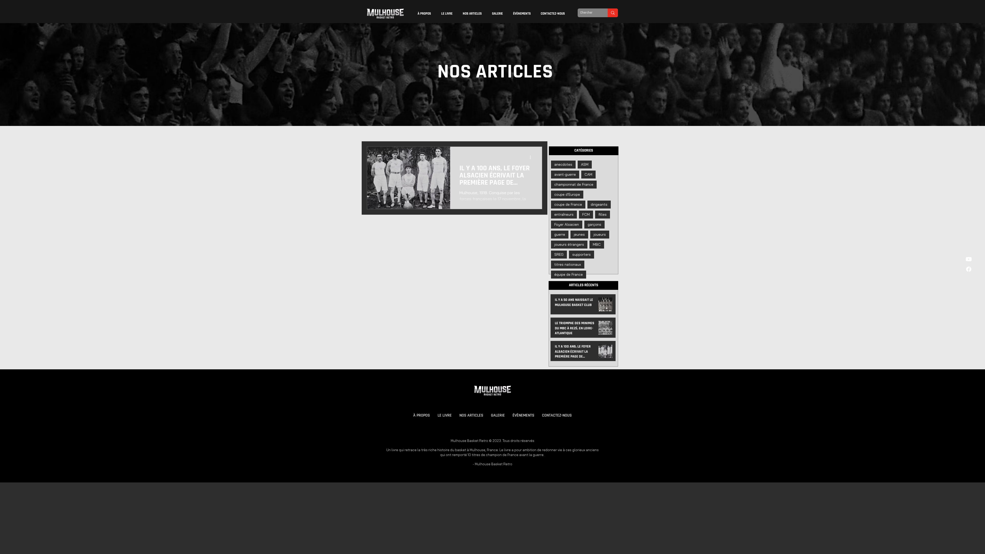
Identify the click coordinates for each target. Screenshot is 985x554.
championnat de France (573, 184)
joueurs (600, 234)
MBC (597, 244)
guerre (559, 234)
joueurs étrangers (569, 244)
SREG (559, 254)
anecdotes (563, 164)
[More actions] (532, 157)
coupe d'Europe (567, 194)
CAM (588, 174)
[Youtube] (968, 259)
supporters (581, 254)
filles (602, 214)
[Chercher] (613, 12)
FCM (586, 214)
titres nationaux (567, 264)
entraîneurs (564, 214)
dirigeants (599, 204)
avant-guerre (565, 174)
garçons (594, 224)
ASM (584, 164)
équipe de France (568, 274)
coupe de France (568, 204)
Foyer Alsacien (566, 224)
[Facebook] (968, 269)
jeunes (579, 234)
